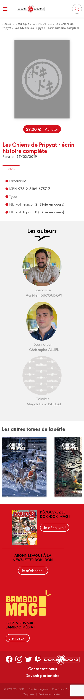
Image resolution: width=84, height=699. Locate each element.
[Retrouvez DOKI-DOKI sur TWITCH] (38, 659)
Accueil (7, 23)
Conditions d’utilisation (64, 689)
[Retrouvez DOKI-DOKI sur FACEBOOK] (9, 659)
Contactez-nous (42, 668)
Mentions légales (38, 689)
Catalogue (22, 23)
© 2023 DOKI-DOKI (14, 689)
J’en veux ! (17, 638)
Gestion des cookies (49, 694)
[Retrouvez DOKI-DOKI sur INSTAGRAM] (18, 659)
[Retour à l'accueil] (30, 8)
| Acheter (42, 129)
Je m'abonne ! (33, 570)
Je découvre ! (54, 527)
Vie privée (28, 694)
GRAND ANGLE (42, 23)
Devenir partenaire (42, 675)
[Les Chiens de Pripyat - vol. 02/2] (27, 466)
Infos (11, 168)
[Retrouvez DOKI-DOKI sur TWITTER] (28, 659)
